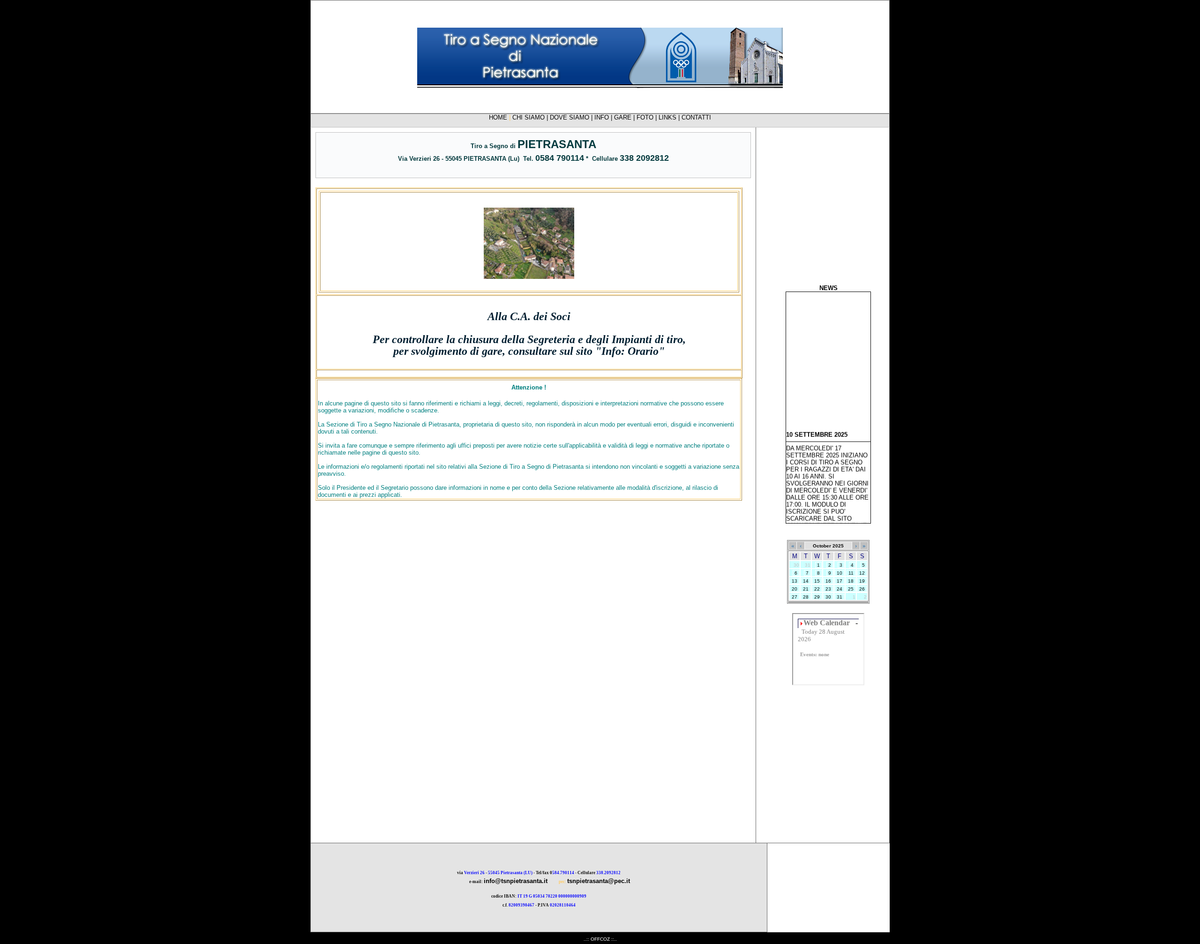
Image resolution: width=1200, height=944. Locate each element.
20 (794, 589)
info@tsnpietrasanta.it (516, 880)
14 (806, 581)
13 (794, 581)
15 (817, 581)
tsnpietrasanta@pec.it (598, 880)
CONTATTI (696, 117)
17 (839, 581)
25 (851, 589)
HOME (498, 117)
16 (828, 581)
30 (828, 596)
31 (839, 596)
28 (806, 596)
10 (839, 573)
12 (862, 573)
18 (851, 581)
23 (828, 589)
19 (862, 581)
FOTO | (648, 117)
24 (839, 589)
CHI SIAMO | (531, 117)
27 (794, 596)
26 (862, 589)
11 (851, 573)
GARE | (625, 117)
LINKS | (670, 117)
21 (806, 589)
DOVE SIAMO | (572, 117)
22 (817, 589)
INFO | (604, 117)
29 (817, 596)
